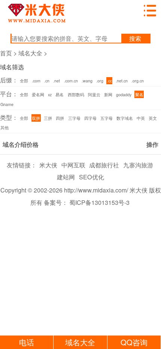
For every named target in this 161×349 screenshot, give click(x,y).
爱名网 (38, 94)
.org (99, 81)
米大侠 (48, 164)
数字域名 (124, 118)
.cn (46, 81)
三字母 (74, 118)
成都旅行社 (104, 164)
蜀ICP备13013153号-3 (99, 202)
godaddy (123, 94)
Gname (6, 104)
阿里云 (94, 94)
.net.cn (122, 81)
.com (36, 81)
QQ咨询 (134, 342)
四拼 (60, 118)
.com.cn (71, 81)
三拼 (48, 118)
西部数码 (76, 94)
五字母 (106, 118)
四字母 (90, 118)
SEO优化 (91, 176)
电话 (26, 342)
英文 (153, 118)
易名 (59, 94)
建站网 (66, 176)
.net (56, 81)
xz (50, 94)
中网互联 (73, 164)
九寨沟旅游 (138, 164)
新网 (108, 94)
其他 (4, 127)
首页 (6, 52)
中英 (141, 118)
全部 (24, 81)
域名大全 (30, 52)
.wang (87, 81)
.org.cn (137, 81)
